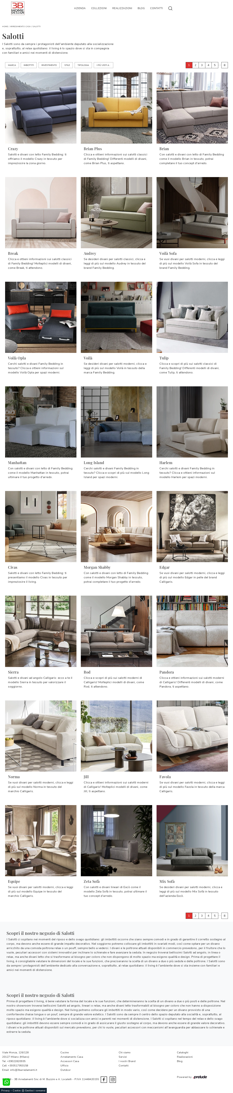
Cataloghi (182, 1052)
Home (5, 26)
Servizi (123, 1057)
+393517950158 (18, 1065)
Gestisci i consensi (35, 1090)
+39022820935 (16, 1061)
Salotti (37, 26)
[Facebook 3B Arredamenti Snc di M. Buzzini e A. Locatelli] (104, 1079)
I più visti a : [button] (103, 65)
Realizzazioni (122, 8)
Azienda (80, 8)
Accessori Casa (69, 1061)
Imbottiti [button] (29, 65)
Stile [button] (67, 65)
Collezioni (99, 8)
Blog (141, 8)
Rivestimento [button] (49, 65)
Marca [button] (12, 65)
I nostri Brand (127, 1061)
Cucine (64, 1052)
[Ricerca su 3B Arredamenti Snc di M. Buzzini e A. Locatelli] (170, 8)
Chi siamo (125, 1052)
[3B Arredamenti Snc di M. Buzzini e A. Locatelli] (18, 8)
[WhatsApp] (6, 1082)
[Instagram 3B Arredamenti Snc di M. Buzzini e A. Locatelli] (113, 1079)
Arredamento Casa (20, 26)
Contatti (156, 8)
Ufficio (64, 1065)
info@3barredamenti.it (23, 1070)
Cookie (17, 1090)
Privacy (5, 1090)
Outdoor (65, 1070)
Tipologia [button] (83, 65)
